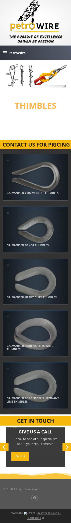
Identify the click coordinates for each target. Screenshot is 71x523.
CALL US (20, 456)
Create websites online (49, 513)
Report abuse (34, 517)
